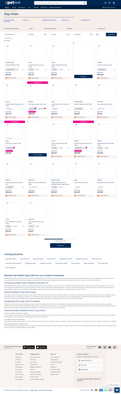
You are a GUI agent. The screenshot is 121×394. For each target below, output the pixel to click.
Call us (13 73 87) (86, 360)
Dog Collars (14, 10)
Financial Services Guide (37, 379)
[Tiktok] (114, 347)
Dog (8, 10)
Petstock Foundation (56, 362)
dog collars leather (11, 259)
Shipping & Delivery (35, 367)
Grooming (18, 359)
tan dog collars (75, 263)
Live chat (83, 365)
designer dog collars (82, 259)
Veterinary (18, 357)
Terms (40, 390)
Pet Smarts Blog (55, 369)
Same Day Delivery (35, 372)
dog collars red (51, 259)
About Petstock (54, 357)
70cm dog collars (103, 263)
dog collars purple (38, 259)
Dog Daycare (19, 377)
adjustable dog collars (66, 259)
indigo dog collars (89, 263)
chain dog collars (96, 259)
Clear (97, 34)
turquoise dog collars (61, 263)
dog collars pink (24, 259)
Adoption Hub (54, 374)
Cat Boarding (19, 379)
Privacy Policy (34, 364)
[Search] (84, 3)
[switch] (45, 34)
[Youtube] (109, 347)
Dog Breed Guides (55, 372)
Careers (52, 364)
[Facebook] (100, 347)
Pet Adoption (19, 367)
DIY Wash (18, 362)
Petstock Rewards (35, 357)
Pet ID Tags (18, 372)
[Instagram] (104, 347)
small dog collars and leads (13, 263)
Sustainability (54, 359)
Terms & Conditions (35, 374)
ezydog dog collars (30, 263)
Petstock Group (47, 390)
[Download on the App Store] (41, 347)
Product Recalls (34, 377)
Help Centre (84, 369)
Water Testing (19, 374)
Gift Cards (33, 359)
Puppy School (19, 364)
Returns (32, 369)
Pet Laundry (18, 369)
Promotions (33, 362)
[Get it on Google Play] (29, 347)
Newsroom (53, 367)
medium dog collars (45, 263)
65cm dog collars (10, 268)
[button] (14, 34)
